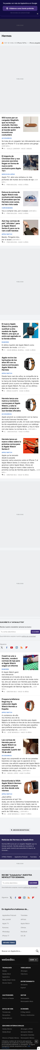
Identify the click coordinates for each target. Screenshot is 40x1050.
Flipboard (26, 647)
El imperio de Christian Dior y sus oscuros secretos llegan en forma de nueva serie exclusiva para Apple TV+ (11, 163)
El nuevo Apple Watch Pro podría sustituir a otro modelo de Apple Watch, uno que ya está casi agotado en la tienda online (11, 331)
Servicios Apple (8, 174)
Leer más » (6, 146)
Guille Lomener (13, 148)
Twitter (1, 647)
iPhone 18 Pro (21, 43)
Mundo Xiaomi (7, 983)
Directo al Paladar (8, 998)
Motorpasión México (27, 1038)
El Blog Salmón (25, 1012)
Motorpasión (25, 998)
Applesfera (6, 977)
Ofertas (23, 927)
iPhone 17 (5, 936)
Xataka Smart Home (8, 980)
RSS (21, 647)
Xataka (4, 971)
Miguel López (13, 773)
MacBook (24, 931)
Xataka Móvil (6, 974)
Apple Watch (7, 234)
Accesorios (7, 138)
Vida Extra (24, 974)
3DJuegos (24, 971)
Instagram (16, 647)
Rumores (5, 342)
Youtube (11, 647)
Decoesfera (6, 1015)
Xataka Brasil (6, 1032)
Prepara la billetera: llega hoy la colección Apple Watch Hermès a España (11, 704)
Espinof (23, 987)
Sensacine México (27, 1032)
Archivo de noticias (21, 830)
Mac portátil (6, 919)
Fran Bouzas (12, 184)
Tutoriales (33, 857)
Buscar (37, 951)
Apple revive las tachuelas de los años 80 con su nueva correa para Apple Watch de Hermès (10, 363)
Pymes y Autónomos (27, 1015)
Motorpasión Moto (27, 1001)
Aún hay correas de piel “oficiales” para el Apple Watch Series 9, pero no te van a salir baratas (11, 226)
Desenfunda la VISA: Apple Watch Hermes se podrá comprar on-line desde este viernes (11, 786)
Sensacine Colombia (27, 1035)
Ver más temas (9, 942)
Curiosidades (7, 208)
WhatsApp (6, 931)
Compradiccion (7, 1018)
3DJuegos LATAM (27, 1029)
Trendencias (6, 1012)
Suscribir (35, 632)
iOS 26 (23, 936)
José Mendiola (13, 732)
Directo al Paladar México (10, 1038)
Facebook (6, 647)
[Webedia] (8, 961)
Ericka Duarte (12, 391)
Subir (32, 960)
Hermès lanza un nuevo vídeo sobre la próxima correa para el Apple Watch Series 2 (11, 444)
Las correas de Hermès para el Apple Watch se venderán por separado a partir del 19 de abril (11, 746)
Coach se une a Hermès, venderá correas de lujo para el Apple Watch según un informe (11, 661)
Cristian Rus (12, 431)
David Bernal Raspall (15, 350)
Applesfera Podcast (21, 857)
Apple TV (5, 923)
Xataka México (7, 1029)
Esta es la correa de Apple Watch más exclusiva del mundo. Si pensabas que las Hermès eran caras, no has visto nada (11, 198)
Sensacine (24, 984)
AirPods (23, 919)
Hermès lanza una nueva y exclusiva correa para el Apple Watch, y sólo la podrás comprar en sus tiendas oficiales (11, 404)
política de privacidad (29, 636)
